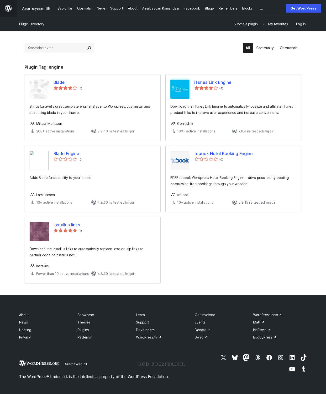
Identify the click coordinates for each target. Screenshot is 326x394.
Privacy (25, 337)
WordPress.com (267, 315)
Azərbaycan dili (76, 364)
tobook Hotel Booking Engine (223, 153)
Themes (84, 322)
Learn (140, 315)
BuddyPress (264, 337)
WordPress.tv (148, 337)
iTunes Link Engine (212, 82)
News (23, 322)
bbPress (261, 330)
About (24, 315)
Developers (145, 330)
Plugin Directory (31, 24)
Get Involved (205, 315)
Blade (59, 82)
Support (142, 322)
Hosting (25, 330)
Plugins (83, 330)
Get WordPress (303, 8)
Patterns (84, 337)
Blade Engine (66, 153)
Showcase (86, 315)
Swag (201, 337)
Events (200, 322)
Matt (258, 322)
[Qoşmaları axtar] (89, 48)
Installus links (66, 224)
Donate (202, 330)
